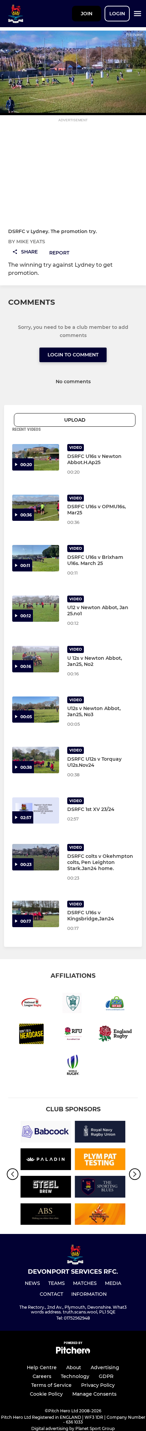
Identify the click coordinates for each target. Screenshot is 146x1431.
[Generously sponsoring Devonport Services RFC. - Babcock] (45, 1133)
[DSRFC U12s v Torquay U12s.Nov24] (35, 760)
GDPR (106, 1376)
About (73, 1367)
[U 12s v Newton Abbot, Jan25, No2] (35, 659)
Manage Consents (94, 1394)
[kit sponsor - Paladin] (45, 1160)
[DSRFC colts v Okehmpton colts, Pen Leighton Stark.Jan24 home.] (35, 857)
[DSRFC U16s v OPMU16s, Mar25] (35, 508)
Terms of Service (51, 1385)
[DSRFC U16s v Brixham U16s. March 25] (35, 558)
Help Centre (42, 1367)
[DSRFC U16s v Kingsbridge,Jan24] (35, 914)
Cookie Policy (46, 1394)
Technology (75, 1376)
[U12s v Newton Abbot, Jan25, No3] (35, 709)
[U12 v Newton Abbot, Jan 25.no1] (35, 609)
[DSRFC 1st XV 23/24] (35, 810)
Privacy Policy (98, 1385)
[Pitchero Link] (73, 1352)
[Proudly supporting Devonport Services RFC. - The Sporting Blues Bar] (100, 1188)
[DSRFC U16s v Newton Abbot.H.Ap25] (35, 457)
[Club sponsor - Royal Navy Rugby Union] (100, 1133)
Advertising (105, 1367)
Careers (42, 1376)
